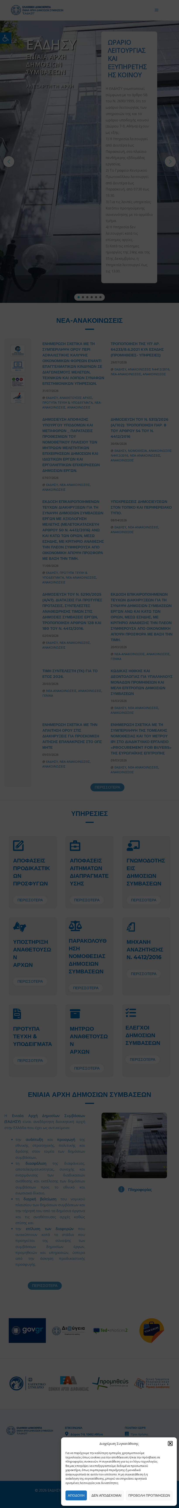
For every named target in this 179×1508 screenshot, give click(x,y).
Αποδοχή (76, 1495)
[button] (170, 1443)
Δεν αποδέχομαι (106, 1495)
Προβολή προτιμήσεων (149, 1495)
